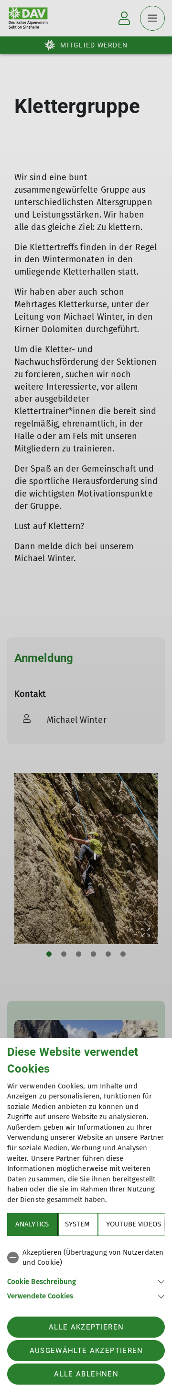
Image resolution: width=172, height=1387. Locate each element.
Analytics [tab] (32, 1224)
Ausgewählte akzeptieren (86, 1350)
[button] (86, 1280)
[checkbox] (86, 1258)
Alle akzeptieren (86, 1327)
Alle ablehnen (86, 1374)
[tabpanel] (86, 1273)
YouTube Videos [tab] (133, 1224)
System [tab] (77, 1224)
